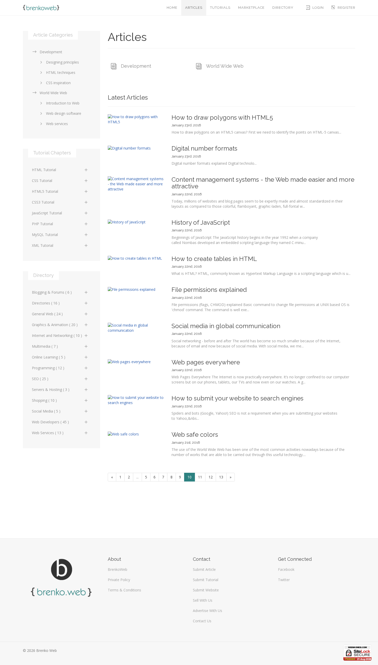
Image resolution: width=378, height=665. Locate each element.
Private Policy (119, 579)
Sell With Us (202, 600)
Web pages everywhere (206, 362)
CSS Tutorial (42, 180)
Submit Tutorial (205, 579)
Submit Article (204, 569)
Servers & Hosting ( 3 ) (50, 389)
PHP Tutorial (42, 223)
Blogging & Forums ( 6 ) (52, 292)
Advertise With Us (207, 610)
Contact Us (202, 620)
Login (318, 8)
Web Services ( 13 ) (48, 432)
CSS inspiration (58, 82)
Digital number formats (204, 148)
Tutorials (220, 8)
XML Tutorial (42, 245)
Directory (282, 8)
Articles (193, 8)
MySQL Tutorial (45, 234)
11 (200, 477)
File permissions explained (209, 289)
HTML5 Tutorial (45, 191)
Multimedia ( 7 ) (45, 346)
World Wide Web (225, 66)
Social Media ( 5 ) (46, 411)
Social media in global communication (226, 326)
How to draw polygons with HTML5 (222, 117)
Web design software (63, 113)
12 (211, 477)
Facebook (286, 569)
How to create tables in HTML (214, 258)
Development (136, 66)
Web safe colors (195, 434)
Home (172, 8)
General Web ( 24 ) (47, 313)
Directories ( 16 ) (46, 303)
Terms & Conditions (124, 590)
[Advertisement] (61, 491)
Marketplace (251, 8)
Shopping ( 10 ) (44, 400)
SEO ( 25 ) (40, 378)
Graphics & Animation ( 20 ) (55, 324)
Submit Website (206, 590)
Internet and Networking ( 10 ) (57, 335)
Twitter (284, 579)
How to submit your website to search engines (237, 398)
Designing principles (62, 62)
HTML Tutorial (44, 169)
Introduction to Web (62, 103)
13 (221, 477)
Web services (57, 123)
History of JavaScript (201, 222)
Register (346, 8)
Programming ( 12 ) (48, 367)
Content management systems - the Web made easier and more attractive (263, 183)
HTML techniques (60, 72)
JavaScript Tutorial (47, 213)
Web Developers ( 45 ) (50, 421)
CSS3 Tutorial (43, 202)
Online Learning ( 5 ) (48, 357)
